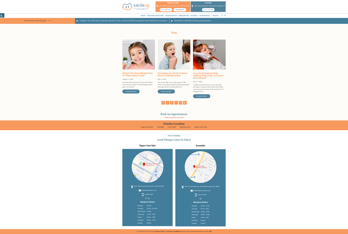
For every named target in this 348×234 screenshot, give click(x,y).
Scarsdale (208, 3)
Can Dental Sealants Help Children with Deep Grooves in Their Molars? (208, 75)
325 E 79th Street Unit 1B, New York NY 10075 (174, 6)
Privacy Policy (160, 231)
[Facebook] (222, 16)
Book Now (180, 9)
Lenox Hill (172, 127)
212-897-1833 (166, 9)
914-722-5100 (209, 9)
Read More (131, 92)
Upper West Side (200, 127)
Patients (194, 15)
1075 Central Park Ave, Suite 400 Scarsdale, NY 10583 (201, 186)
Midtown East (185, 127)
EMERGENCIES (183, 15)
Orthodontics (171, 15)
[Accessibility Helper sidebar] (2, 15)
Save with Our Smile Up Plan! (35, 21)
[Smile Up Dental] (135, 6)
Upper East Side (147, 127)
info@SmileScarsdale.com (202, 190)
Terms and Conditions (173, 231)
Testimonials (204, 15)
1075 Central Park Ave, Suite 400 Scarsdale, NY (209, 6)
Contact (215, 15)
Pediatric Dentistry (155, 15)
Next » (185, 103)
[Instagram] (225, 16)
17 (181, 103)
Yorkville (160, 127)
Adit (210, 231)
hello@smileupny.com (148, 190)
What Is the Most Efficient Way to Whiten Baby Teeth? (137, 74)
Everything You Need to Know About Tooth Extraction (172, 74)
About (143, 15)
